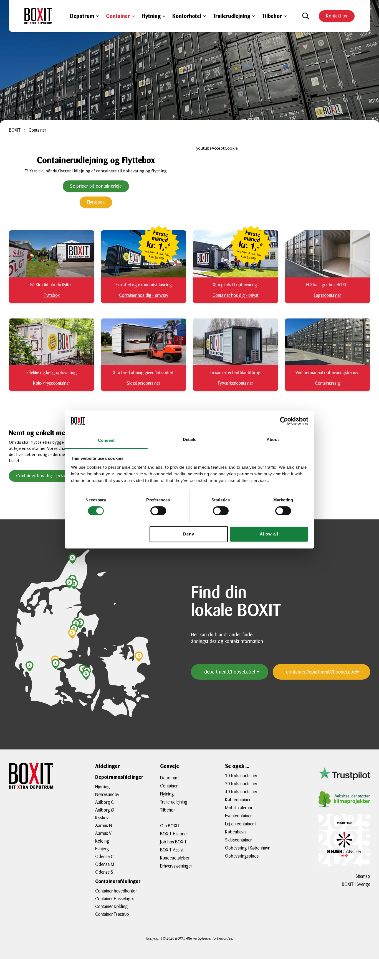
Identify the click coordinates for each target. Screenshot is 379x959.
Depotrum (82, 16)
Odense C (104, 856)
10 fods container (241, 775)
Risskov (101, 817)
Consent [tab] (106, 440)
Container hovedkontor (116, 891)
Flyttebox (96, 202)
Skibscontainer (238, 840)
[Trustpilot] (344, 773)
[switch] (158, 510)
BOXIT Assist (171, 850)
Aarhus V (103, 833)
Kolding (102, 841)
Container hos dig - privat (42, 475)
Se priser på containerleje (96, 186)
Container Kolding (111, 906)
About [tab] (273, 439)
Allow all (269, 534)
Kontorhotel (186, 16)
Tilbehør (272, 16)
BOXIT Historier (174, 833)
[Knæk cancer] (344, 840)
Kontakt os (336, 16)
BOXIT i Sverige (356, 884)
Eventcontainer (238, 815)
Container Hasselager (114, 898)
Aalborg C (104, 802)
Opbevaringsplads (242, 856)
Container (118, 16)
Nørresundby (107, 794)
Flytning (151, 16)
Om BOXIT (170, 825)
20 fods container (241, 783)
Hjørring (102, 786)
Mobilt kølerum (238, 807)
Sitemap (362, 876)
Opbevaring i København (247, 848)
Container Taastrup (112, 914)
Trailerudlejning (231, 16)
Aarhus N (103, 825)
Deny (188, 534)
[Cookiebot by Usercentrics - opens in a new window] (284, 421)
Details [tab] (189, 439)
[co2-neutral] (344, 799)
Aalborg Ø (104, 810)
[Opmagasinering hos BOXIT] (38, 16)
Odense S (104, 872)
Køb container (238, 799)
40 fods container (241, 791)
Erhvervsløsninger (176, 866)
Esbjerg (102, 848)
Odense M (104, 864)
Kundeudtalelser (174, 858)
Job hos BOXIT (173, 842)
